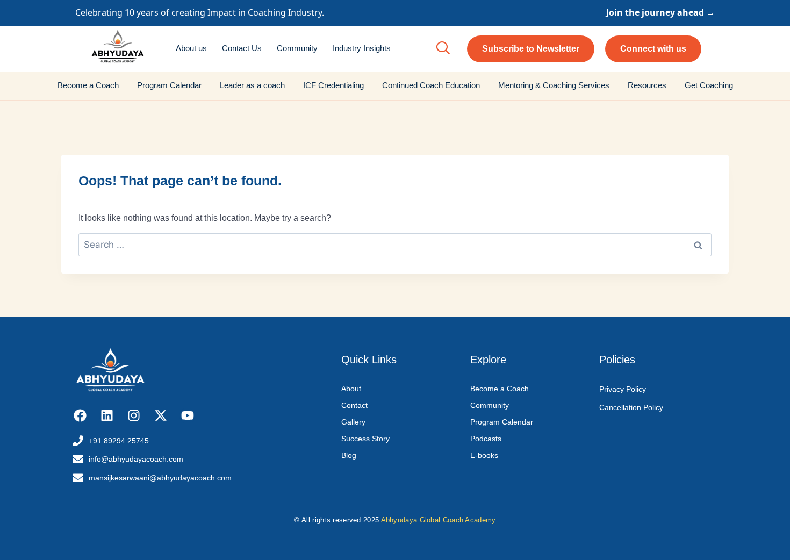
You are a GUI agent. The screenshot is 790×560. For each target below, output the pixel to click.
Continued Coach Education (431, 85)
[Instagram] (134, 415)
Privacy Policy (622, 389)
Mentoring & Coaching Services (553, 85)
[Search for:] (395, 244)
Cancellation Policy (631, 407)
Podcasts (485, 438)
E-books (484, 455)
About (351, 388)
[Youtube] (187, 415)
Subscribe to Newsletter (530, 48)
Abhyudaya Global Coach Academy (438, 520)
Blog (348, 455)
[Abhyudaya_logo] (118, 47)
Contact (354, 405)
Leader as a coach (252, 85)
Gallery (353, 422)
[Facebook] (80, 415)
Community (297, 48)
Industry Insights (362, 48)
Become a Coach (88, 85)
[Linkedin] (107, 415)
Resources (647, 85)
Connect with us (653, 48)
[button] (443, 49)
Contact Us (242, 48)
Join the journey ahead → (660, 12)
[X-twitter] (160, 415)
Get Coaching (709, 85)
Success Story (365, 438)
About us (191, 48)
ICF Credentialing (333, 85)
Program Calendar (169, 85)
